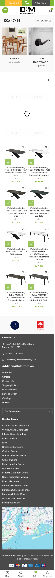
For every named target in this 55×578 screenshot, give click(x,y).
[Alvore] (14, 325)
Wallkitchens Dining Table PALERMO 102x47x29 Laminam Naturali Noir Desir (39, 296)
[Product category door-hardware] (40, 48)
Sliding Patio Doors (12, 502)
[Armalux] (40, 325)
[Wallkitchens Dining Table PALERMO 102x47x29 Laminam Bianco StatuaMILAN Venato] (39, 236)
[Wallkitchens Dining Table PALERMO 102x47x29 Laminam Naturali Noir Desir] (39, 279)
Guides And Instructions (14, 455)
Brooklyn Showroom (12, 446)
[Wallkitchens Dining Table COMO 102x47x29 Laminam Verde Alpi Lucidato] (39, 195)
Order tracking (9, 459)
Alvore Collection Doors (14, 498)
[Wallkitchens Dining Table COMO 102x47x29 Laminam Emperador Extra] (16, 195)
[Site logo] (27, 10)
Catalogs (6, 398)
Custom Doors (9, 451)
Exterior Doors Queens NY (15, 425)
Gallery (6, 402)
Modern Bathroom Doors (15, 472)
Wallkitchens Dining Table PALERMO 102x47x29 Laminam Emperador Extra (16, 296)
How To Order (9, 393)
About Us (7, 372)
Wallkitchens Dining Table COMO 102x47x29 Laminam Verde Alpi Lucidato (39, 212)
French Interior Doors (13, 464)
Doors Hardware (10, 481)
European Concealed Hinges (16, 489)
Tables (15, 178)
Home (36, 20)
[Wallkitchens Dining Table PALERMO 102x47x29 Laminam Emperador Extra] (16, 279)
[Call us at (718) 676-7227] (27, 2)
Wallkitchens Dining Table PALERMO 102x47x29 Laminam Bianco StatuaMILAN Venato (39, 254)
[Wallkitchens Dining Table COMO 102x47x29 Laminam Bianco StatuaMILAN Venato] (39, 154)
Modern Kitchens (11, 468)
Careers (6, 376)
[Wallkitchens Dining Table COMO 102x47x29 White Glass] (16, 236)
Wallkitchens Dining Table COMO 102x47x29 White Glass (16, 251)
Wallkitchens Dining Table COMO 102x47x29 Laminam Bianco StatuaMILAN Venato (39, 171)
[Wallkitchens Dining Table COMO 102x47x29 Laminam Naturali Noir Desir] (16, 154)
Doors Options (9, 438)
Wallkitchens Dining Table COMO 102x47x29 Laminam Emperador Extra (16, 212)
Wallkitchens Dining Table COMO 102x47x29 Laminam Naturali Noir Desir (16, 171)
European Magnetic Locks (15, 485)
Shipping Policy (10, 385)
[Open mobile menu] (5, 10)
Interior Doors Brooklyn (14, 433)
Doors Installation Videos (15, 476)
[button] (8, 162)
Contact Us (8, 381)
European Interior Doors (14, 494)
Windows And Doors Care (15, 429)
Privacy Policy (9, 389)
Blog (4, 442)
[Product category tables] (14, 46)
